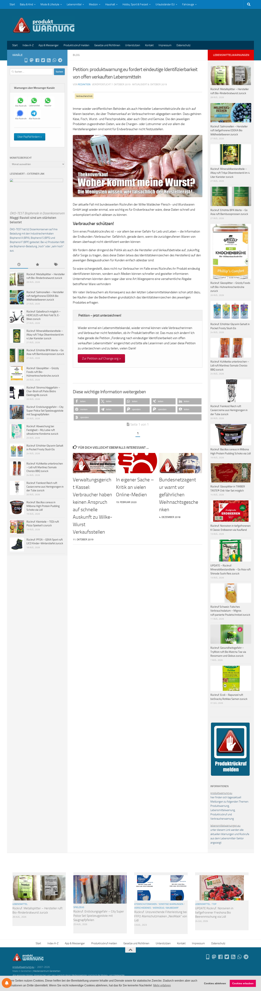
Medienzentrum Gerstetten (46, 971)
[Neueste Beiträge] (19, 265)
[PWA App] (26, 60)
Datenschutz (183, 45)
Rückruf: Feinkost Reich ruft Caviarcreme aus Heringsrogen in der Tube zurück (45, 486)
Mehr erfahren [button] (162, 985)
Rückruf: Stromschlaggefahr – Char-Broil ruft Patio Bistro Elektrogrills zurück (43, 391)
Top (214, 904)
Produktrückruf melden (76, 45)
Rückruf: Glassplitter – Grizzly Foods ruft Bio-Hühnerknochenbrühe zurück (42, 372)
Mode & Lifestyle (49, 4)
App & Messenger (49, 45)
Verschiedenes (142, 907)
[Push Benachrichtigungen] (7, 983)
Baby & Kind (26, 4)
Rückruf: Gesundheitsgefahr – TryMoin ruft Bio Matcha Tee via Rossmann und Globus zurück (228, 651)
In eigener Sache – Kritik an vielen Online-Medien (135, 487)
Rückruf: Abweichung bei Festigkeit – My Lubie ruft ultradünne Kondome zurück (42, 430)
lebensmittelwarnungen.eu (225, 825)
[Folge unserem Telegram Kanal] (60, 60)
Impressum (165, 45)
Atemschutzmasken (145, 904)
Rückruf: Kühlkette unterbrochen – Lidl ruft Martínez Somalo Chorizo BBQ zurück (44, 467)
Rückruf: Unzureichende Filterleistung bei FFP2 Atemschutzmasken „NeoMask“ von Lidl (160, 916)
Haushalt (110, 4)
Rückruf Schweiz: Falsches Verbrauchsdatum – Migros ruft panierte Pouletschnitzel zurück (230, 610)
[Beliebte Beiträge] (37, 265)
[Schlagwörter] (56, 265)
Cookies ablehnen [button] (215, 983)
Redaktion (84, 84)
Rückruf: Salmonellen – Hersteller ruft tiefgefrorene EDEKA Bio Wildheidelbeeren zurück (45, 296)
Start (12, 4)
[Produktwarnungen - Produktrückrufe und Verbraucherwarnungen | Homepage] (43, 25)
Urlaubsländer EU (165, 4)
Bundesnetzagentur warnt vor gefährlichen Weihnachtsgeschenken (178, 494)
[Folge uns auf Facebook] (37, 60)
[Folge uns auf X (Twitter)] (43, 60)
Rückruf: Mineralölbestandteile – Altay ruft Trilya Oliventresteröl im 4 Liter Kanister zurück (45, 334)
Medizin (93, 4)
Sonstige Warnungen (171, 904)
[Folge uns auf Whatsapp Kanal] (54, 60)
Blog (76, 55)
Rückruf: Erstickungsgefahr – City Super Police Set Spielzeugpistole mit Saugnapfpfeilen (44, 410)
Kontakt (149, 45)
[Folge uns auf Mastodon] (31, 60)
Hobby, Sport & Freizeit (135, 4)
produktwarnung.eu (221, 793)
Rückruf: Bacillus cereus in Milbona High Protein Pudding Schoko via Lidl (43, 506)
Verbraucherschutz (84, 96)
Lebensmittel (74, 4)
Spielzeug (78, 907)
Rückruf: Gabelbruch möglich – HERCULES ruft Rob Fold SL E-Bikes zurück (43, 315)
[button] (86, 401)
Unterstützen (132, 45)
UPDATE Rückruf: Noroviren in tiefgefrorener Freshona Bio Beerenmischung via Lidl (214, 912)
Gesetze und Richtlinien (107, 45)
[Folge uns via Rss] (49, 60)
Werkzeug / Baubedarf (166, 907)
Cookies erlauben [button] (243, 983)
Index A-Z (28, 45)
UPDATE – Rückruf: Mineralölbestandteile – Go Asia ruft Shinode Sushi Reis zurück (230, 569)
